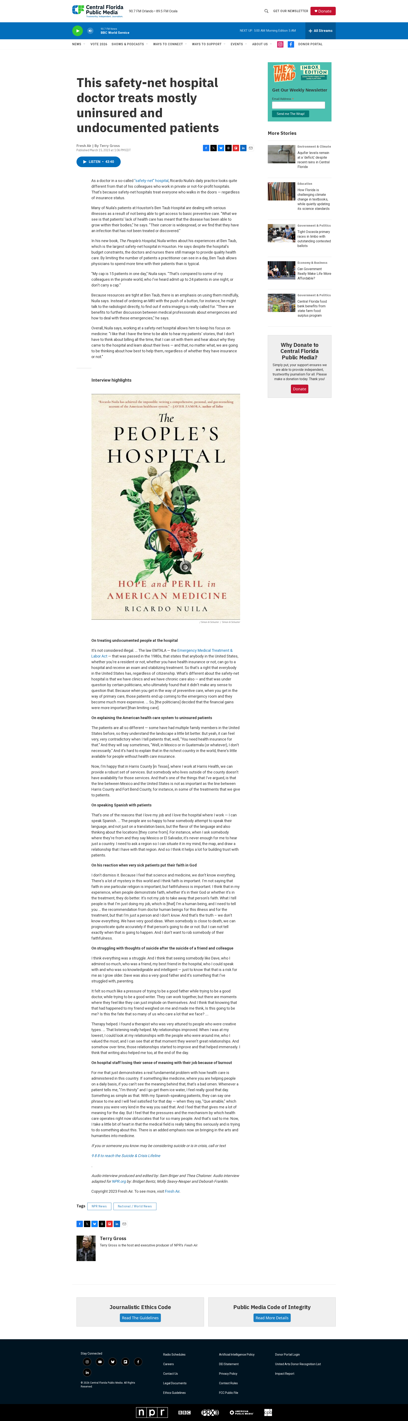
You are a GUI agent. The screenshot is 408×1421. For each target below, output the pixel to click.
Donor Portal (310, 44)
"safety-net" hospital (151, 180)
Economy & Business (312, 263)
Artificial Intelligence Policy (237, 1354)
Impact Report (284, 1373)
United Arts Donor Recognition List (298, 1364)
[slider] (97, 30)
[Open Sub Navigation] (84, 44)
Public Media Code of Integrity (272, 1307)
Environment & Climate (314, 146)
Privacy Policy (228, 1373)
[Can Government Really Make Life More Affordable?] (281, 270)
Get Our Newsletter (290, 11)
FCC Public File (228, 1392)
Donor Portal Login (287, 1354)
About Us (260, 44)
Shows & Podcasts (128, 44)
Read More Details (272, 1317)
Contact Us (170, 1373)
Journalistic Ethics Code (140, 1307)
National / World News (135, 1206)
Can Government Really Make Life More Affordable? (314, 273)
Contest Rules (228, 1383)
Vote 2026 (99, 44)
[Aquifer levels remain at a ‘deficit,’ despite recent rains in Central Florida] (281, 154)
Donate (325, 11)
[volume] (90, 31)
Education (305, 184)
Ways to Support (207, 44)
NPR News (99, 1206)
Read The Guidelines (140, 1317)
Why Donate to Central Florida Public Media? (299, 351)
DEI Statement (229, 1364)
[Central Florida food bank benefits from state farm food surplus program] (281, 303)
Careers (168, 1364)
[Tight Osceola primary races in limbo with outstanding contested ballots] (281, 233)
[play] (77, 30)
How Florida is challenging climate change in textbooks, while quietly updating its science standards (314, 199)
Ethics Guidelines (174, 1392)
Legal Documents (175, 1383)
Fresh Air (172, 1191)
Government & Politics (314, 225)
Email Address (283, 99)
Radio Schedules (174, 1354)
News (76, 44)
